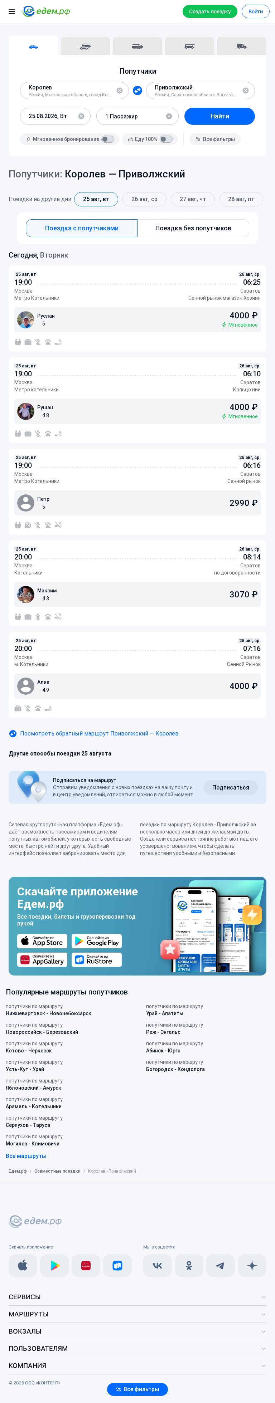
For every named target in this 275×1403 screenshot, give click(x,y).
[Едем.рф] (46, 11)
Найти (220, 116)
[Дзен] (252, 1265)
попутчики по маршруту (48, 1009)
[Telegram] (220, 1265)
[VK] (157, 1265)
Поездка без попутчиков (193, 228)
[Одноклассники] (189, 1265)
